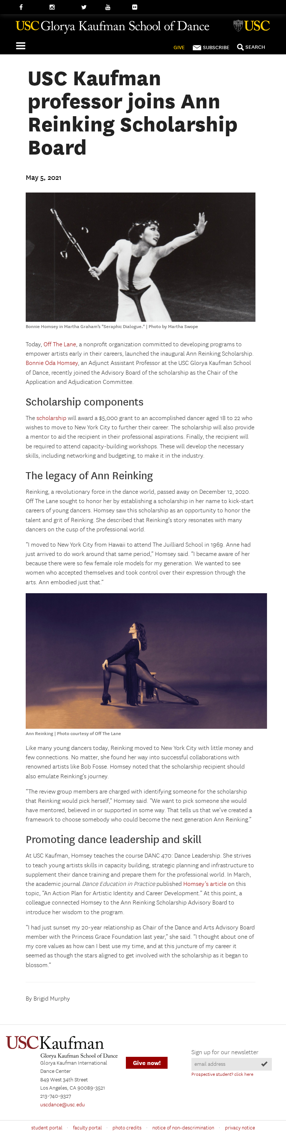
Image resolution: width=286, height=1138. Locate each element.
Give (179, 47)
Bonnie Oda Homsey (52, 363)
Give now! (147, 1063)
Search (255, 47)
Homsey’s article (204, 884)
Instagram (61, 7)
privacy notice (240, 1128)
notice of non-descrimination (183, 1128)
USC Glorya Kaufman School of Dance (143, 30)
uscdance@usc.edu (62, 1105)
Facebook (31, 7)
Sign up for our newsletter (224, 1052)
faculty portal (87, 1128)
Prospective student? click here (222, 1074)
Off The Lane (60, 344)
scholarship (51, 418)
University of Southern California (253, 26)
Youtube (115, 7)
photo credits (127, 1128)
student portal (46, 1128)
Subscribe (216, 47)
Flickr (139, 7)
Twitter (89, 7)
